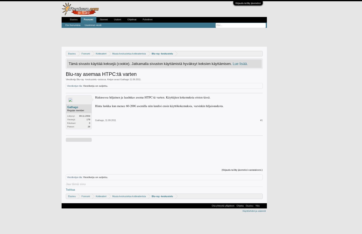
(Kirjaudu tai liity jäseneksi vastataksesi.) (242, 170)
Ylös (257, 205)
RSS (263, 205)
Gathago (124, 79)
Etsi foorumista (72, 25)
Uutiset (117, 19)
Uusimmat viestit (93, 25)
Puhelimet (148, 19)
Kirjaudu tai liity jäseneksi (248, 3)
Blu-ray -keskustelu (87, 79)
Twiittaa (70, 189)
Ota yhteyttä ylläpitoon (223, 205)
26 (89, 126)
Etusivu (74, 19)
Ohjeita (240, 205)
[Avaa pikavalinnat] (260, 53)
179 (88, 119)
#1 (261, 120)
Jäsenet (104, 19)
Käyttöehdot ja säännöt (254, 211)
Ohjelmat (131, 19)
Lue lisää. (240, 64)
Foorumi (88, 19)
